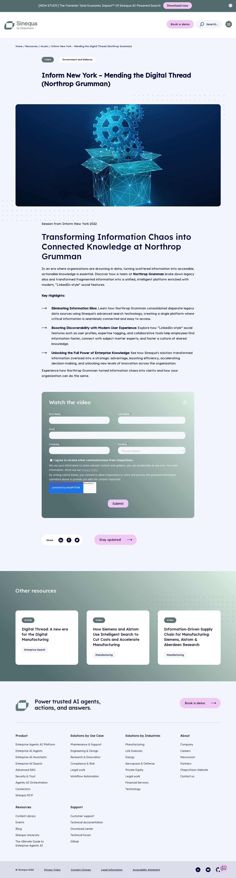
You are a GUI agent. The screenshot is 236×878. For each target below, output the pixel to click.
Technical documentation (86, 822)
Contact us (187, 776)
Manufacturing (134, 744)
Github (74, 841)
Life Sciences (134, 751)
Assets (44, 46)
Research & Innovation (85, 757)
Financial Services (137, 782)
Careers (185, 751)
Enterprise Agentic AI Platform (35, 744)
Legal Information (112, 869)
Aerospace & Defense (140, 763)
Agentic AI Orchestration (31, 782)
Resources (31, 46)
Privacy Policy (52, 869)
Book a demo (180, 24)
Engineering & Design (84, 751)
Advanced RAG (25, 770)
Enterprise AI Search (28, 763)
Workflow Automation (84, 776)
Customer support (82, 816)
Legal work (77, 770)
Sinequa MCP (24, 795)
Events (19, 822)
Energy (129, 757)
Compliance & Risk (82, 763)
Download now (177, 5)
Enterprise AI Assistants (31, 757)
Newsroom (187, 757)
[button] (228, 24)
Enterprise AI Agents (28, 751)
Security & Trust (25, 776)
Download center (81, 828)
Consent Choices (81, 869)
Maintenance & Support (85, 744)
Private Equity (134, 770)
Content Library (25, 816)
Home (18, 46)
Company (186, 744)
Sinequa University (27, 835)
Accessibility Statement (146, 869)
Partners (185, 763)
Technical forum (80, 835)
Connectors (22, 789)
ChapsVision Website (194, 770)
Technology (132, 789)
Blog (18, 828)
